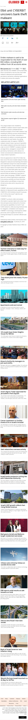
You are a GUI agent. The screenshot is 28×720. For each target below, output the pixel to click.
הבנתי (22, 717)
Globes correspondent (15, 51)
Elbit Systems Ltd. (6, 68)
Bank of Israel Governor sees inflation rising (11, 650)
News (5, 6)
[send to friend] (7, 43)
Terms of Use (10, 705)
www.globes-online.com (7, 221)
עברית (17, 703)
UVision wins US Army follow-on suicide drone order (13, 564)
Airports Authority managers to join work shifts (13, 362)
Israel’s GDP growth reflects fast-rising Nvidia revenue (13, 506)
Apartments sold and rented (11, 305)
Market (23, 698)
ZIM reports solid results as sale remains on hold (12, 591)
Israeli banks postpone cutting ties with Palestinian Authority (14, 477)
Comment (12, 698)
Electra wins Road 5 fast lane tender (11, 621)
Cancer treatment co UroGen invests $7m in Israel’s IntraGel (12, 421)
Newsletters (4, 701)
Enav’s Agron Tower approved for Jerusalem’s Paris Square (13, 393)
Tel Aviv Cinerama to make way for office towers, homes (14, 250)
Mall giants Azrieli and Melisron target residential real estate (12, 535)
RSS (21, 701)
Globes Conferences (13, 701)
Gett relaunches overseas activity (13, 449)
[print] (3, 43)
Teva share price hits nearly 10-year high (14, 278)
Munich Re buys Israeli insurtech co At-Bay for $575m (14, 679)
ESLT (17, 68)
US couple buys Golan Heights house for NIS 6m (12, 333)
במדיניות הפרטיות (23, 711)
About (24, 705)
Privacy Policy (18, 705)
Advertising (2, 705)
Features (18, 698)
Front (1, 6)
